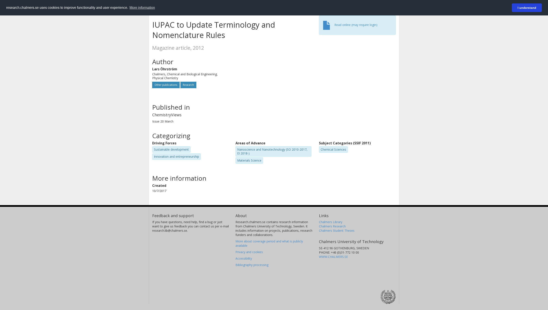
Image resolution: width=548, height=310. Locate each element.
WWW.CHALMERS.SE (333, 257)
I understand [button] (527, 7)
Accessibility (243, 258)
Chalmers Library (330, 222)
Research (188, 85)
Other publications (166, 85)
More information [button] (142, 7)
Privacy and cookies (249, 252)
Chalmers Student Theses (336, 230)
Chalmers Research (332, 226)
